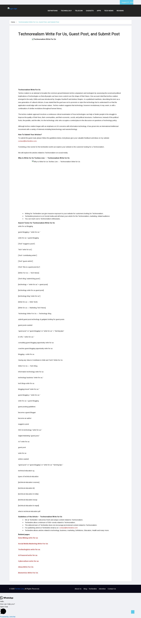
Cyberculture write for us (28, 561)
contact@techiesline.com (27, 141)
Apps (99, 11)
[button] (70, 610)
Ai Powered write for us (27, 555)
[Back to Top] (132, 612)
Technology (66, 11)
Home (13, 22)
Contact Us (112, 589)
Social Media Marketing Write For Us (33, 544)
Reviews (120, 11)
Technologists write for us (29, 549)
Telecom (79, 11)
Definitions (53, 11)
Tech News (108, 11)
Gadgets (90, 11)
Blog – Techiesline (90, 589)
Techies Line (19, 589)
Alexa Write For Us (25, 567)
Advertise (102, 589)
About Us (78, 589)
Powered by (7, 617)
